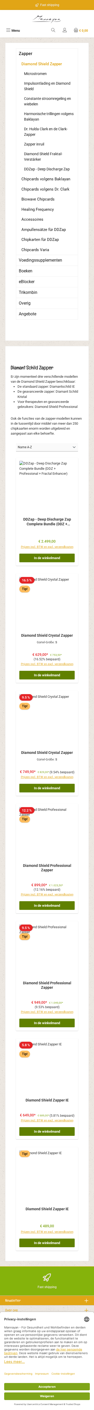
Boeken (25, 270)
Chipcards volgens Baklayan (45, 179)
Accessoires (32, 219)
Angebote (27, 313)
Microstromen (35, 74)
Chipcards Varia (35, 249)
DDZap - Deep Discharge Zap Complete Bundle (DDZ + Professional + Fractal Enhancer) (47, 521)
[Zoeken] (53, 30)
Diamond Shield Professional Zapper (47, 868)
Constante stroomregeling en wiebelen (47, 101)
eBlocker (26, 281)
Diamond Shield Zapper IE (47, 1100)
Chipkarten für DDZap (40, 239)
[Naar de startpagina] (47, 19)
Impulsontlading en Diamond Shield (47, 86)
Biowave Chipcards (38, 199)
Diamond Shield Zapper (41, 64)
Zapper (25, 53)
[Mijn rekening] (64, 30)
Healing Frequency (37, 209)
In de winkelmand (47, 558)
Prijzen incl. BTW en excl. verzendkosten (47, 547)
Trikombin (28, 292)
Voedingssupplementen (40, 260)
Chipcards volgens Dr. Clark (45, 189)
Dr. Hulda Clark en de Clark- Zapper (46, 132)
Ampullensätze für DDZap (43, 229)
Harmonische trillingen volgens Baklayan (49, 116)
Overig (25, 303)
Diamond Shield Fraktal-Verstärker (43, 156)
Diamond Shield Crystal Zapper (47, 635)
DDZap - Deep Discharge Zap (47, 169)
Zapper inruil (34, 144)
